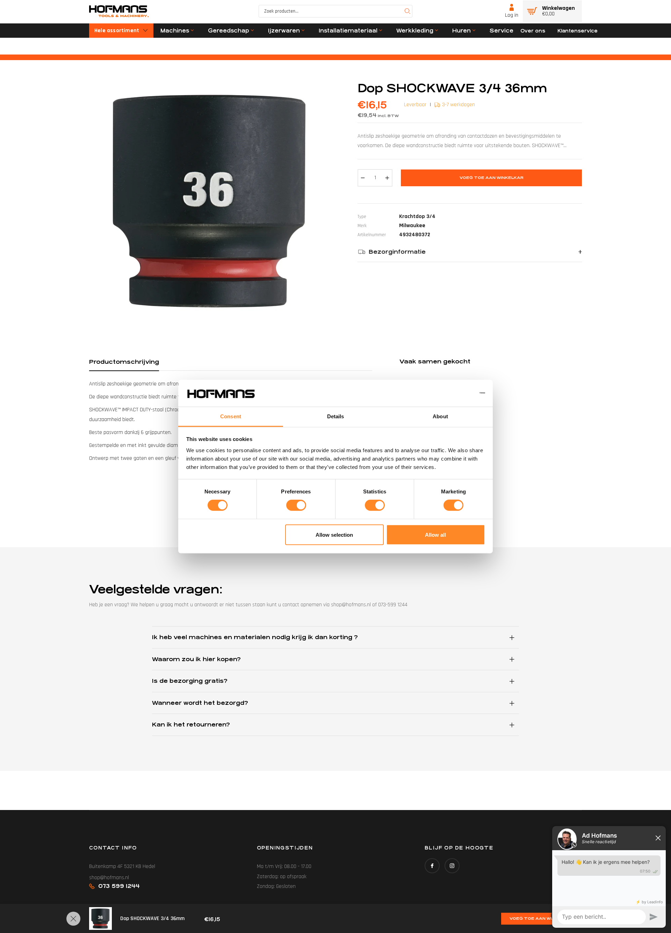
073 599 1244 (119, 886)
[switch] (296, 505)
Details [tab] (335, 416)
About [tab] (440, 416)
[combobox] (335, 11)
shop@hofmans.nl (109, 877)
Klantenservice (577, 31)
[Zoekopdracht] (407, 11)
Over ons (532, 31)
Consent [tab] (230, 416)
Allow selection (334, 534)
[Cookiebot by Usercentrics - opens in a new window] (454, 393)
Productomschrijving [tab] (124, 362)
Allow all (435, 534)
